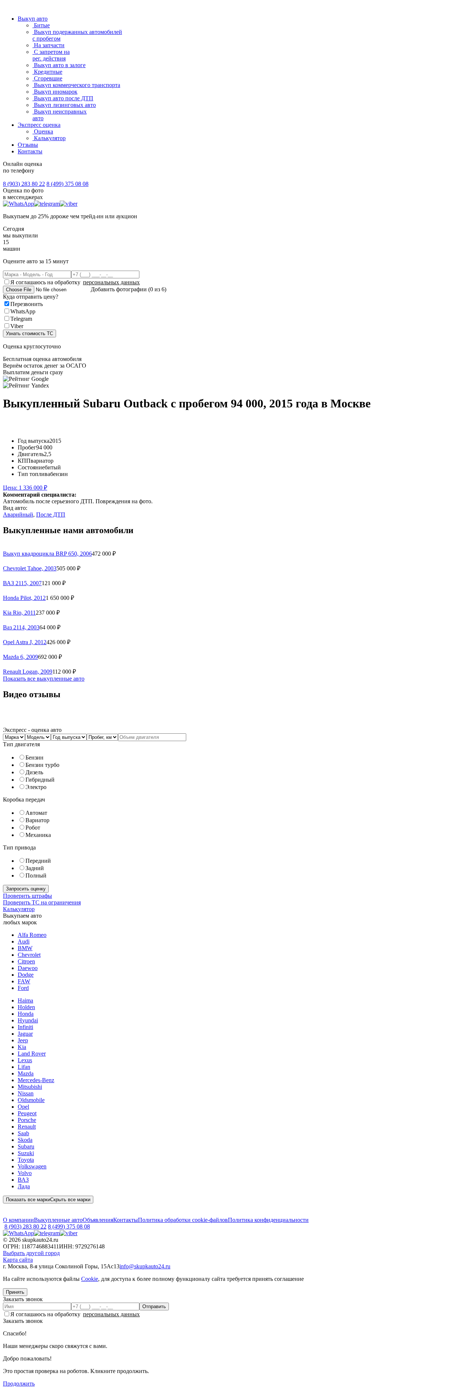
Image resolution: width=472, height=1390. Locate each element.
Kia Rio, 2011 (19, 612)
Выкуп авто (33, 18)
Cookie (89, 1279)
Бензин (34, 757)
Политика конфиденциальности (268, 1220)
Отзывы (28, 145)
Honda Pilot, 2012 (24, 598)
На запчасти (48, 45)
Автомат (36, 813)
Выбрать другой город (31, 1253)
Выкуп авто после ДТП (62, 98)
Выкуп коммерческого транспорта (76, 85)
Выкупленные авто (58, 1220)
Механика (38, 835)
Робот (32, 827)
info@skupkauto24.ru (144, 1266)
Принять (15, 1292)
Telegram (21, 319)
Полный (35, 875)
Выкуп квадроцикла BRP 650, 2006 (47, 553)
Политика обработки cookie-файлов (183, 1220)
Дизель (34, 772)
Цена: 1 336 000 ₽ (25, 487)
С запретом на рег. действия (51, 55)
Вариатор (37, 820)
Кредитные (47, 72)
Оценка (42, 131)
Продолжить (19, 1383)
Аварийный (18, 514)
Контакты (30, 151)
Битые (41, 25)
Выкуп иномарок (54, 91)
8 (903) (24, 184)
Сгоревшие (47, 78)
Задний (34, 868)
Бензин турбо (42, 765)
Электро (35, 787)
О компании (18, 1220)
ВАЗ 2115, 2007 (22, 583)
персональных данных (111, 282)
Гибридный (40, 779)
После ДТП (50, 514)
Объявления (98, 1220)
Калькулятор (49, 138)
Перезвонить (26, 304)
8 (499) (67, 184)
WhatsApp (22, 311)
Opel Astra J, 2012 (24, 642)
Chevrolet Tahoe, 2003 (29, 568)
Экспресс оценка (39, 125)
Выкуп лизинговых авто (64, 105)
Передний (38, 861)
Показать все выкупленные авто (43, 678)
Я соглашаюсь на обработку (75, 282)
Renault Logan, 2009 (27, 671)
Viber (16, 326)
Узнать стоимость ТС (29, 333)
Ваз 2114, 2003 (21, 627)
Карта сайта (18, 1260)
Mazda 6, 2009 (20, 657)
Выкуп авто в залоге (59, 65)
